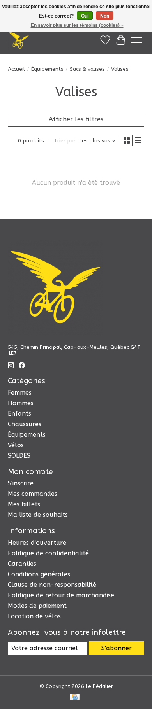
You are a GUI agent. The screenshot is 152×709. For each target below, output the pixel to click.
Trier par (65, 141)
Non (104, 16)
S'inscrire (21, 483)
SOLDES (19, 455)
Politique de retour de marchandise (61, 595)
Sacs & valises (87, 69)
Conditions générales (39, 574)
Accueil (16, 69)
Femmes (20, 392)
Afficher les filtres (76, 119)
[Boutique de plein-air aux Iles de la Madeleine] (19, 40)
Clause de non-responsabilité (52, 584)
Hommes (21, 403)
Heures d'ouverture (37, 542)
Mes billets (24, 504)
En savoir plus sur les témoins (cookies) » (77, 25)
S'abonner (116, 648)
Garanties (22, 563)
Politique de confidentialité (48, 553)
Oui (84, 16)
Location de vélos (34, 616)
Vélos (16, 445)
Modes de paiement (37, 605)
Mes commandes (32, 493)
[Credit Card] (75, 697)
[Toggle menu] (136, 40)
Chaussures (24, 424)
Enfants (19, 413)
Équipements (47, 69)
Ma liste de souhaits (38, 514)
